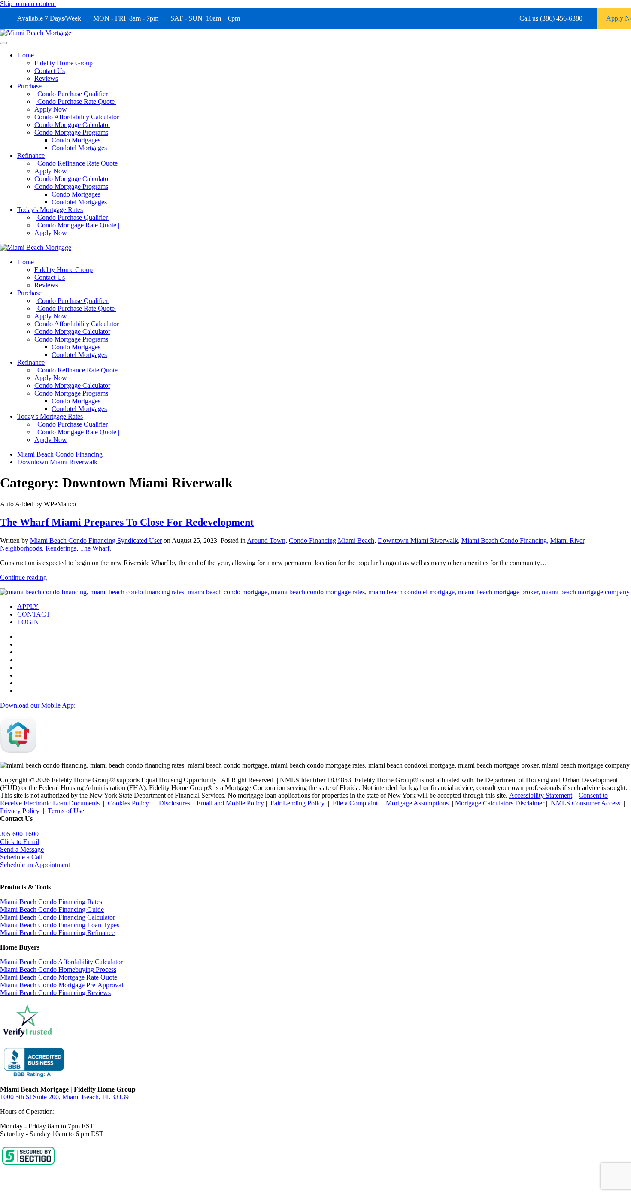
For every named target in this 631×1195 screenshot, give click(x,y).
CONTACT (33, 614)
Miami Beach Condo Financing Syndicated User (96, 540)
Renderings (61, 548)
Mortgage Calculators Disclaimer (499, 803)
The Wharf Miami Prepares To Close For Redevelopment (127, 522)
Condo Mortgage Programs (71, 132)
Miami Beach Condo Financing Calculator (57, 917)
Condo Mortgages (76, 140)
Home (25, 55)
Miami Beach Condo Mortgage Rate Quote (58, 977)
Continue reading (23, 577)
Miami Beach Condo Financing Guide (52, 909)
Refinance (31, 155)
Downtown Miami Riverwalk (418, 540)
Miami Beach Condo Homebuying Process (58, 969)
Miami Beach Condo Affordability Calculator (61, 961)
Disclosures (174, 803)
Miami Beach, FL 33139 (64, 1097)
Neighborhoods (21, 548)
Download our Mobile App (37, 705)
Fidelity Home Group (63, 63)
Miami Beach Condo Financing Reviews (55, 992)
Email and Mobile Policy (230, 803)
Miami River (567, 540)
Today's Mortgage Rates (50, 209)
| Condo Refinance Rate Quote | (77, 163)
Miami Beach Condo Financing (504, 540)
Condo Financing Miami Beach (331, 540)
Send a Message (22, 849)
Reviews (46, 78)
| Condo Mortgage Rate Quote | (76, 225)
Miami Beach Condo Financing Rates (51, 901)
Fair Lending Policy (297, 803)
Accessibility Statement (540, 795)
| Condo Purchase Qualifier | (72, 93)
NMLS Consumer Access (585, 803)
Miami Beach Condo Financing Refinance (57, 932)
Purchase (29, 86)
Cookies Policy (129, 803)
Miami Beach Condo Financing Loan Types (59, 925)
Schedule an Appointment (35, 864)
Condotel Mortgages (79, 147)
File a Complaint (356, 803)
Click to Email (19, 841)
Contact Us (49, 70)
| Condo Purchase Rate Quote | (76, 101)
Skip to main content (28, 3)
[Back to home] (35, 32)
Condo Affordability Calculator (76, 117)
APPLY (28, 606)
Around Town (266, 540)
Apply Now (50, 109)
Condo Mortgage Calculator (72, 124)
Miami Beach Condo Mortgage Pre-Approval (61, 985)
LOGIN (28, 622)
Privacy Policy (19, 810)
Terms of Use (67, 810)
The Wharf (94, 548)
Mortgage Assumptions (417, 803)
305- (19, 834)
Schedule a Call (21, 857)
